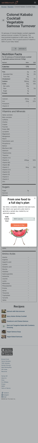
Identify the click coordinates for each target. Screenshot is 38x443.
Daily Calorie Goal (6, 219)
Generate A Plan (19, 225)
